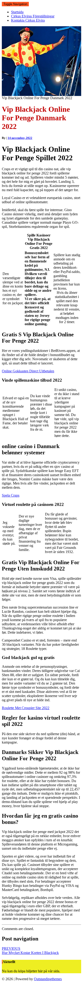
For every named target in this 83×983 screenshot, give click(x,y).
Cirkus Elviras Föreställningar (32, 16)
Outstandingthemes (48, 979)
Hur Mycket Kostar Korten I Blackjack (30, 951)
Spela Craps (10, 495)
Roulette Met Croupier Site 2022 (25, 708)
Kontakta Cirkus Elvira (28, 20)
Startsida (17, 12)
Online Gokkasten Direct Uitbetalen (28, 371)
